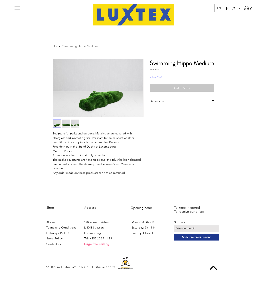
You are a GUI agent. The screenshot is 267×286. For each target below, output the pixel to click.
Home (57, 46)
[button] (17, 8)
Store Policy (54, 238)
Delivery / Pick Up (58, 233)
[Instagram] (233, 8)
